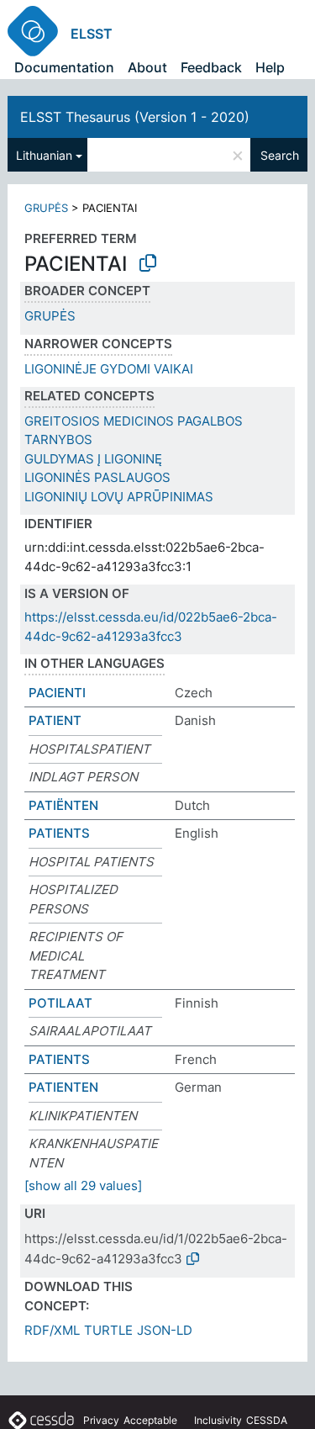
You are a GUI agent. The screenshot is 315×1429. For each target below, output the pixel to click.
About (147, 67)
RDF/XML (52, 1330)
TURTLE (108, 1330)
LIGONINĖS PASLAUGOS (97, 477)
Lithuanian (44, 155)
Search (279, 155)
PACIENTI (57, 693)
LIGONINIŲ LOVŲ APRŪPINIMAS (118, 497)
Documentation (64, 67)
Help (270, 67)
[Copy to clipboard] (147, 263)
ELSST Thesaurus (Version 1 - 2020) (134, 116)
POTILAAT (60, 1003)
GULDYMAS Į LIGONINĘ (93, 459)
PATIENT (55, 720)
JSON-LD (164, 1330)
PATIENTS (59, 833)
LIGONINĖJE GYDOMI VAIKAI (108, 369)
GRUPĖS (46, 207)
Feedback (211, 67)
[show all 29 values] (83, 1185)
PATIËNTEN (63, 805)
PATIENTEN (63, 1087)
